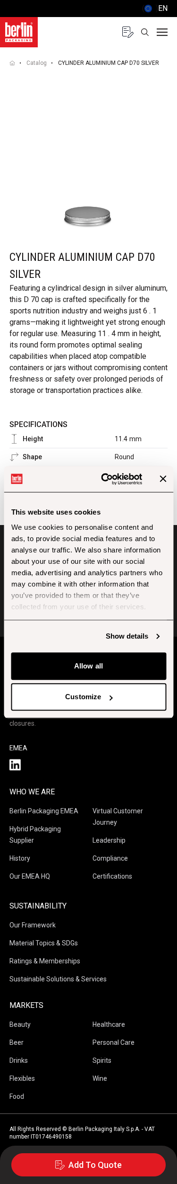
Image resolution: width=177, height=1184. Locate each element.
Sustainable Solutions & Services (58, 979)
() (155, 8)
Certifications (112, 876)
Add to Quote (95, 1165)
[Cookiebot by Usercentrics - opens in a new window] (105, 479)
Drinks (18, 1060)
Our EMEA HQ (29, 876)
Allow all (88, 666)
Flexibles (22, 1078)
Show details (127, 636)
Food (16, 1096)
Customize (83, 697)
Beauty (20, 1024)
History (19, 858)
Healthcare (109, 1024)
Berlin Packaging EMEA (43, 811)
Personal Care (114, 1042)
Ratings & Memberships (44, 961)
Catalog (36, 63)
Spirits (102, 1060)
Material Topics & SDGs (43, 943)
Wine (100, 1078)
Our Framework (32, 925)
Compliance (110, 858)
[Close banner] (163, 479)
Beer (16, 1042)
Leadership (109, 840)
